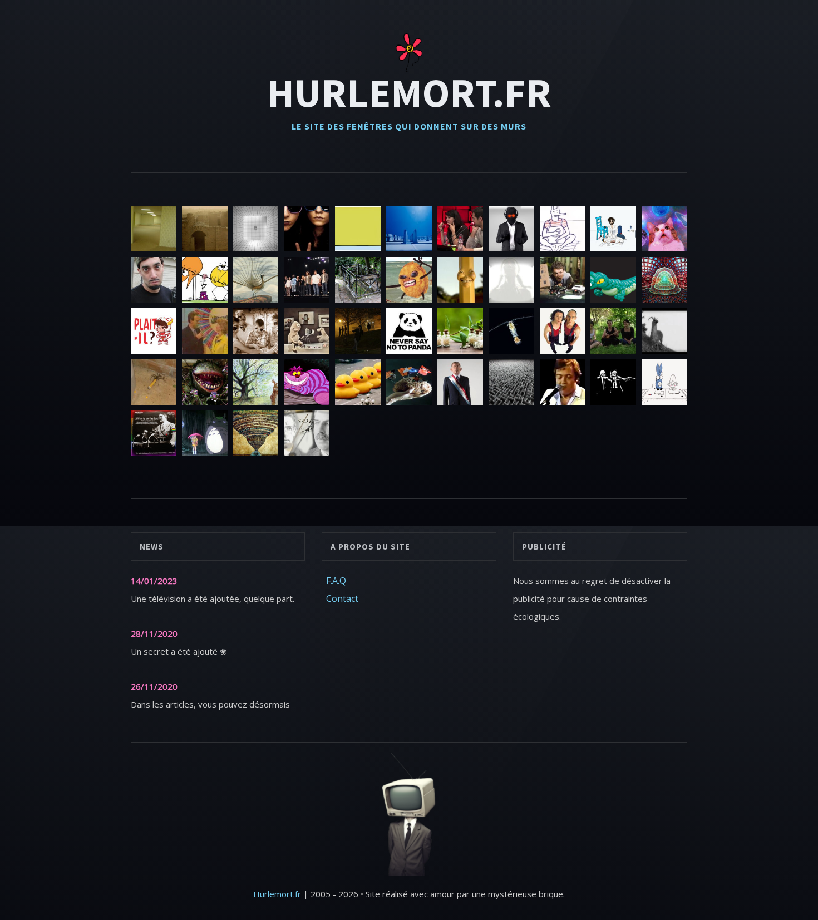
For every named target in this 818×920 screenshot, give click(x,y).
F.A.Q (336, 580)
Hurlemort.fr (409, 92)
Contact (342, 598)
